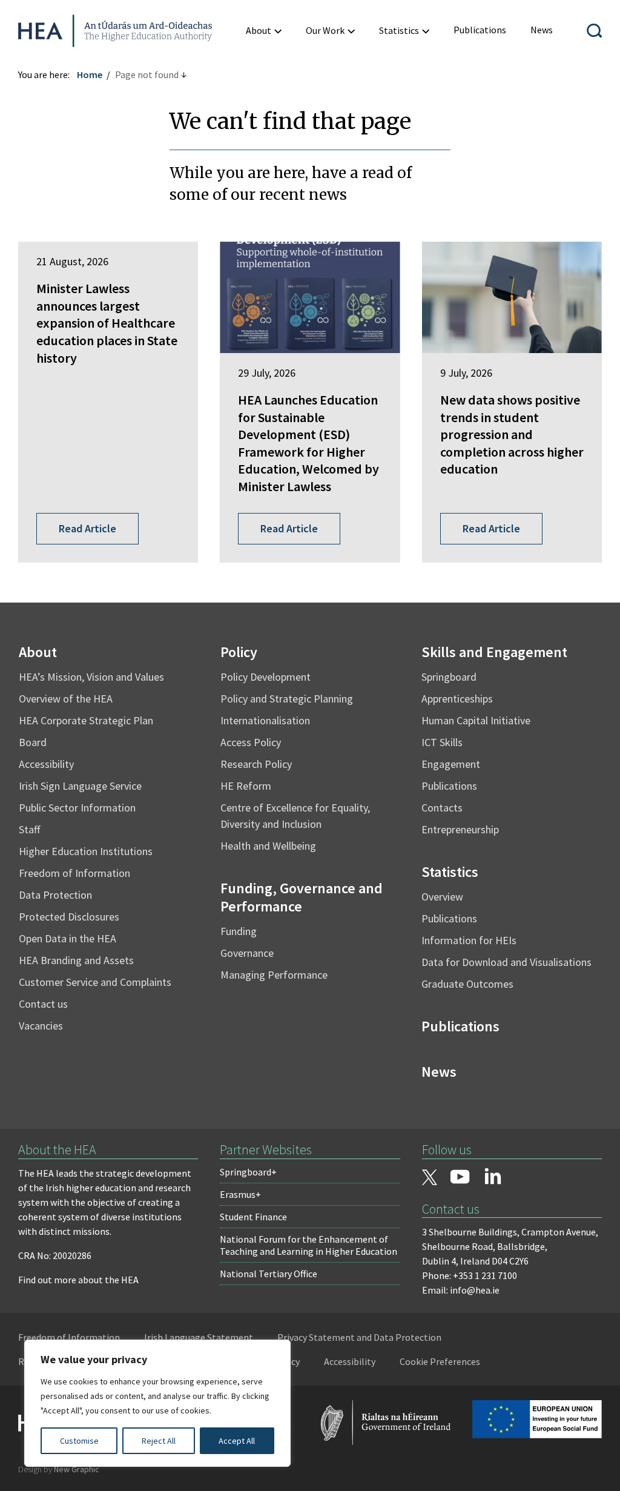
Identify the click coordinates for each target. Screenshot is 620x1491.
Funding (238, 931)
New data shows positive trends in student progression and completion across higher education (512, 434)
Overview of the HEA (66, 699)
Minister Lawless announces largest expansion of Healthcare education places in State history (106, 323)
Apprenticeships (457, 699)
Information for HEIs (468, 940)
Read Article (87, 528)
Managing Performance (274, 975)
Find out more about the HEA (78, 1280)
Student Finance (253, 1217)
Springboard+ (248, 1172)
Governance (247, 953)
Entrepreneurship (460, 829)
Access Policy (250, 742)
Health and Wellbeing (268, 846)
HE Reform (245, 786)
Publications (449, 786)
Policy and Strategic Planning (286, 699)
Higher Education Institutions (86, 851)
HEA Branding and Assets (76, 960)
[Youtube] (460, 1178)
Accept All (237, 1440)
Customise (79, 1440)
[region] (157, 1403)
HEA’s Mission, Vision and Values (91, 677)
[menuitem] (264, 30)
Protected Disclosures (69, 917)
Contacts (442, 808)
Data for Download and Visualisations (506, 962)
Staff (29, 829)
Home (89, 74)
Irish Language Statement (198, 1337)
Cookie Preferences (440, 1361)
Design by (58, 1469)
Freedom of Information (74, 873)
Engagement (450, 764)
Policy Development (265, 677)
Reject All (159, 1440)
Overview (442, 897)
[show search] (594, 30)
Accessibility (46, 764)
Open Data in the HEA (67, 938)
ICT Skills (442, 742)
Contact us (43, 1004)
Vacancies (41, 1026)
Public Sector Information (77, 808)
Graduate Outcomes (467, 984)
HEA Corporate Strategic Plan (86, 720)
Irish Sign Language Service (80, 786)
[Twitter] (430, 1178)
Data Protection (55, 895)
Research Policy (256, 764)
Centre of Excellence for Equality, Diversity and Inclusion (295, 816)
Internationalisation (265, 720)
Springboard (449, 677)
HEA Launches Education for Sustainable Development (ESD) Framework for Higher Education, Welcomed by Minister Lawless (308, 443)
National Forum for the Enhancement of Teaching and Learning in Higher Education (308, 1245)
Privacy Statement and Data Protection (359, 1337)
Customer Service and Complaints (95, 982)
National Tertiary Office (268, 1274)
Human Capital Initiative (475, 720)
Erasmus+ (240, 1194)
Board (33, 742)
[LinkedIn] (493, 1176)
